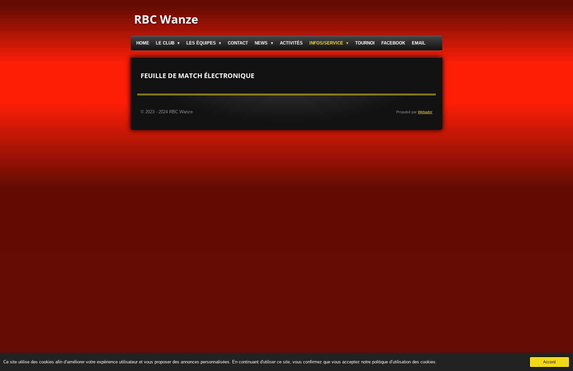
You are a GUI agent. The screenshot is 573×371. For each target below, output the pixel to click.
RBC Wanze (166, 19)
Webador (425, 112)
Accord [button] (549, 362)
